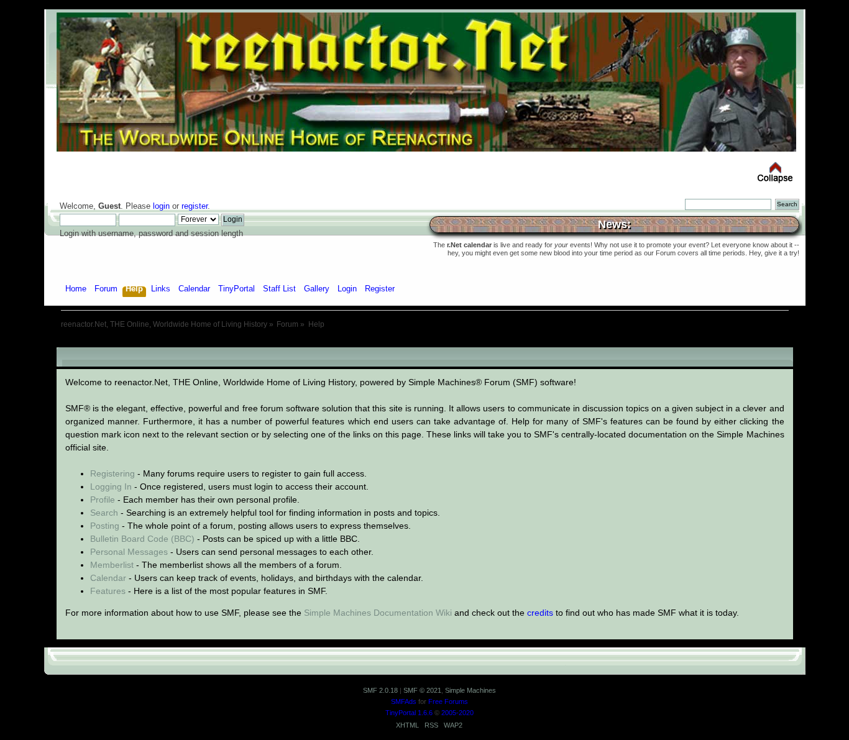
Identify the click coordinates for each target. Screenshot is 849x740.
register (194, 206)
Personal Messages (129, 552)
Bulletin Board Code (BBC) (142, 539)
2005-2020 (457, 712)
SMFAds (403, 701)
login (161, 206)
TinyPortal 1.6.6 (409, 712)
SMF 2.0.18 (380, 690)
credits (540, 613)
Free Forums (448, 701)
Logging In (111, 486)
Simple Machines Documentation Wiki (378, 613)
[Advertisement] (424, 342)
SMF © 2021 (422, 690)
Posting (104, 526)
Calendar (108, 578)
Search (104, 513)
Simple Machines (470, 690)
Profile (102, 500)
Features (108, 591)
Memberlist (112, 565)
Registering (112, 473)
